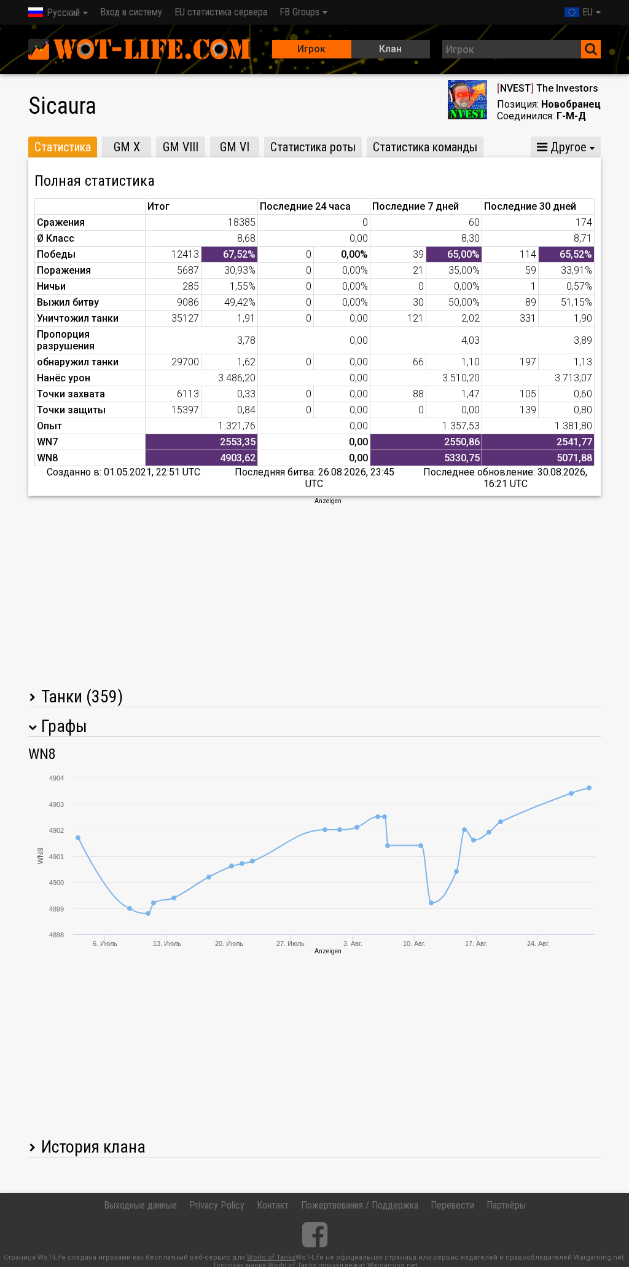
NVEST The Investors (547, 88)
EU (587, 12)
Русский (63, 12)
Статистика (62, 147)
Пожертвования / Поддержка (359, 1205)
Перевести (452, 1205)
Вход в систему (131, 12)
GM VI (234, 147)
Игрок (311, 49)
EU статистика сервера (220, 12)
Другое (567, 147)
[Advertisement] (314, 592)
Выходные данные (140, 1205)
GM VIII (180, 147)
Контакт (273, 1205)
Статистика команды (425, 147)
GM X (127, 147)
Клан (390, 49)
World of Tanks (271, 1257)
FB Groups (299, 12)
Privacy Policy (216, 1205)
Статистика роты (313, 147)
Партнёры (506, 1205)
